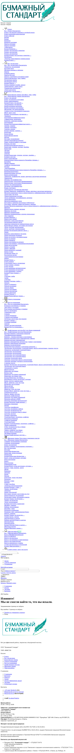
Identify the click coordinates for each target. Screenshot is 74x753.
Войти (3, 567)
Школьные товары (10, 666)
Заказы (6, 561)
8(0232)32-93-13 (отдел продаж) (14, 692)
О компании (8, 674)
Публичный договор (10, 684)
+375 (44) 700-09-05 (10, 690)
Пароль (3, 571)
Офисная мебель (9, 668)
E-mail (3, 569)
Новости (7, 677)
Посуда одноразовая (10, 663)
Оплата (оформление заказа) (13, 680)
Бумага (6, 656)
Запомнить (6, 574)
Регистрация (8, 567)
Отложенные (8, 564)
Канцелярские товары (11, 660)
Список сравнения (10, 562)
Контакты (7, 676)
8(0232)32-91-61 (9, 693)
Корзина (3, 583)
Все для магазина (9, 658)
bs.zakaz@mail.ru (14, 698)
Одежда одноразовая (10, 661)
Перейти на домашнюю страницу (14, 612)
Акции (6, 679)
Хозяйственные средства (12, 664)
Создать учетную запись (8, 572)
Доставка (7, 682)
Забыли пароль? (10, 571)
